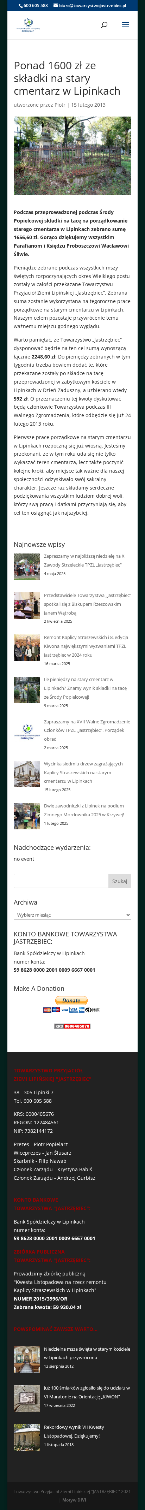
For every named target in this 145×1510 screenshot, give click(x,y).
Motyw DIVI (74, 1500)
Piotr (60, 104)
